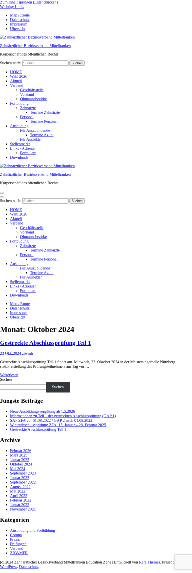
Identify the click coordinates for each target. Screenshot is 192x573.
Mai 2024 (17, 468)
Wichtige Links (12, 6)
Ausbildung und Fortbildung (32, 530)
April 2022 (18, 496)
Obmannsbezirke (33, 99)
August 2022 (20, 486)
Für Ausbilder (31, 139)
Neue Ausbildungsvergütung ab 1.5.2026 (42, 411)
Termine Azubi (42, 135)
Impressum (18, 24)
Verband (16, 85)
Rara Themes (149, 562)
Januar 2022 (19, 504)
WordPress (8, 566)
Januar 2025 (19, 460)
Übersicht (17, 28)
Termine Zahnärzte (45, 112)
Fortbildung (19, 103)
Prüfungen (18, 544)
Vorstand (27, 94)
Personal (27, 117)
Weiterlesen (9, 375)
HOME (16, 72)
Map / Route (20, 15)
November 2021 (23, 509)
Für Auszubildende (35, 130)
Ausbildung (19, 126)
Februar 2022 (20, 500)
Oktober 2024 (21, 464)
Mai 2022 (17, 491)
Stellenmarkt (20, 144)
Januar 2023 (19, 478)
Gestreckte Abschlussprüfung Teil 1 (45, 343)
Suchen (6, 379)
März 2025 (18, 455)
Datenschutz (20, 20)
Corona (16, 535)
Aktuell (16, 81)
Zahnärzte (28, 108)
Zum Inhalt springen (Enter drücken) (29, 2)
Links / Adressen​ (23, 148)
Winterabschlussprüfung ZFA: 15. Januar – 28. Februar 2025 (58, 425)
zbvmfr (27, 353)
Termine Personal (44, 121)
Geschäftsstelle (32, 90)
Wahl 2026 (18, 76)
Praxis (15, 539)
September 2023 (23, 473)
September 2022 (23, 482)
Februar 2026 (20, 450)
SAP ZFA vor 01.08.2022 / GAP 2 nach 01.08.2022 (51, 420)
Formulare (28, 153)
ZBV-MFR (19, 553)
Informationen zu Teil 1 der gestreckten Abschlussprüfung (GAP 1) (63, 416)
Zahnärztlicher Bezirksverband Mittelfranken (35, 46)
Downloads (19, 157)
